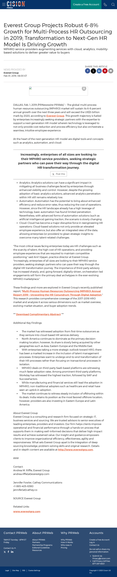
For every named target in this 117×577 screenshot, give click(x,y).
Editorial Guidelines (41, 548)
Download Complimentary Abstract (38, 314)
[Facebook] (8, 551)
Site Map (15, 571)
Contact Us (9, 548)
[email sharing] (110, 71)
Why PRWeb (66, 540)
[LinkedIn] (12, 551)
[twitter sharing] (93, 71)
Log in (92, 542)
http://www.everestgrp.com (75, 449)
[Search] (113, 4)
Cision (105, 571)
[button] (58, 88)
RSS (23, 571)
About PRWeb (38, 540)
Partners (36, 542)
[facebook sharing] (87, 71)
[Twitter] (5, 551)
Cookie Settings (34, 571)
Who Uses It (66, 545)
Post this (60, 174)
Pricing (64, 548)
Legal (7, 571)
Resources (37, 550)
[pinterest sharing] (105, 71)
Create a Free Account (86, 4)
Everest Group (55, 115)
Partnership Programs (42, 545)
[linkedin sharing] (99, 71)
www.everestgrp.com (26, 511)
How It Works (67, 542)
